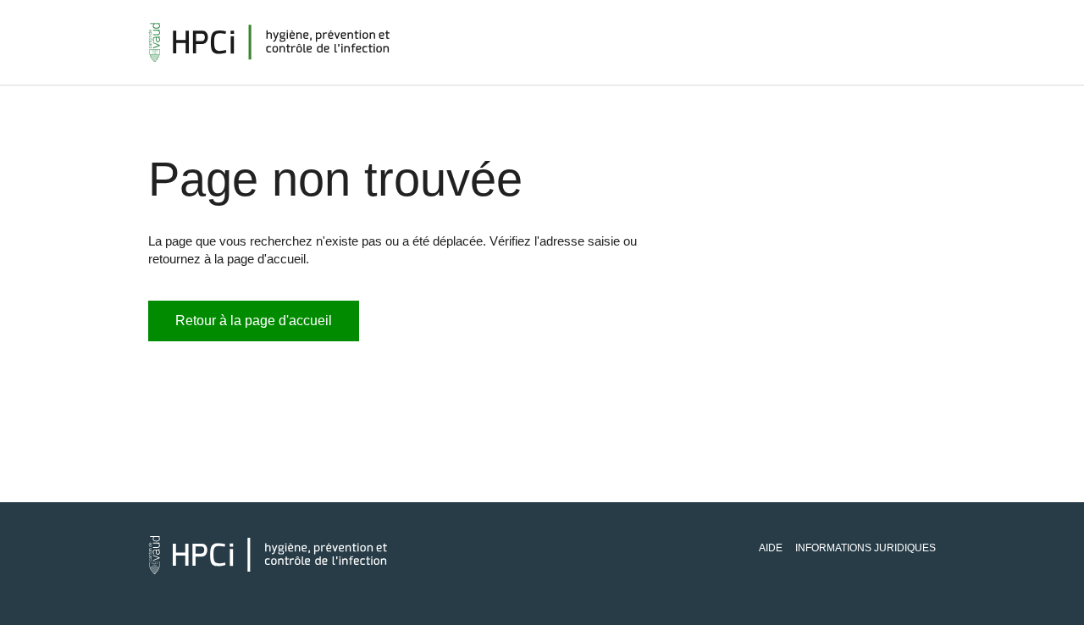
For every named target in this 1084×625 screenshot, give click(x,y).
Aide (771, 548)
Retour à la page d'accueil (253, 320)
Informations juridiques (865, 548)
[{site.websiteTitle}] (269, 42)
